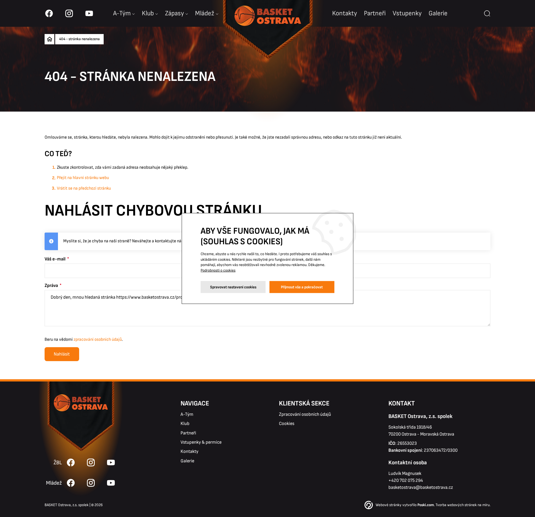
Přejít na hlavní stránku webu (83, 177)
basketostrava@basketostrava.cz (420, 487)
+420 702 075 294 (405, 480)
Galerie (438, 13)
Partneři (375, 13)
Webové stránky (389, 505)
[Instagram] (90, 482)
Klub (148, 13)
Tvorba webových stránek (456, 505)
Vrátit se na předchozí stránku (84, 188)
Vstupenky (407, 13)
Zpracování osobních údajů (305, 414)
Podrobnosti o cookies (218, 270)
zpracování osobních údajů (98, 339)
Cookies (286, 423)
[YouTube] (110, 482)
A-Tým (187, 414)
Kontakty (344, 13)
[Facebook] (70, 482)
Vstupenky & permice (201, 442)
